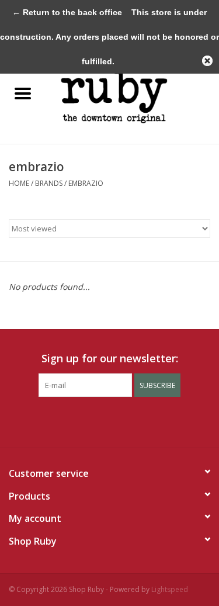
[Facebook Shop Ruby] (67, 420)
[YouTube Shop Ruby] (130, 420)
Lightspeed (169, 589)
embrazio (85, 183)
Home (19, 183)
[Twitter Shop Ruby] (88, 420)
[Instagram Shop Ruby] (151, 420)
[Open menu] (23, 93)
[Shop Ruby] (132, 93)
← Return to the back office (67, 12)
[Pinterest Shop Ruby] (109, 420)
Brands (48, 183)
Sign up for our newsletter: (109, 358)
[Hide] (207, 60)
